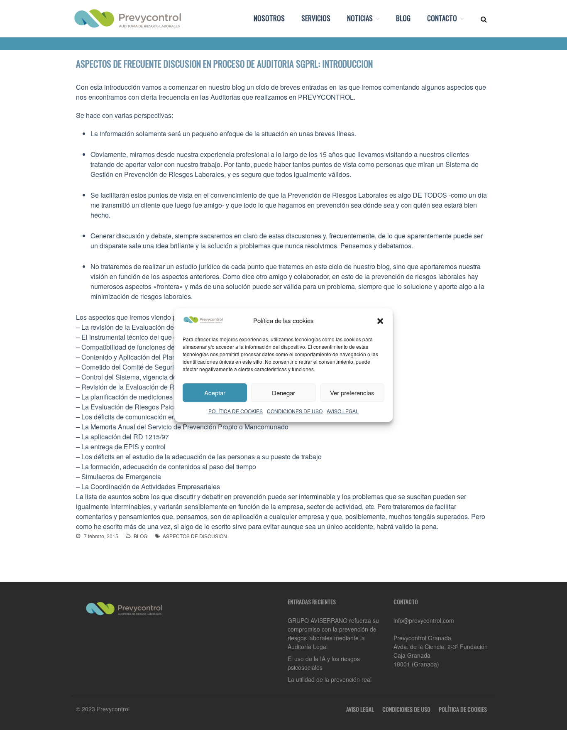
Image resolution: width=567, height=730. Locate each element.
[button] (380, 321)
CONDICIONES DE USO (295, 410)
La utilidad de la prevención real (329, 679)
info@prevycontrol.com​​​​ (423, 620)
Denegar (283, 392)
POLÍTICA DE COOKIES (235, 410)
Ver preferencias (352, 392)
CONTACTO (442, 18)
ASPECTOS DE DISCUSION (195, 535)
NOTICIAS (360, 18)
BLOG (403, 18)
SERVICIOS (315, 18)
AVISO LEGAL (343, 410)
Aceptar (214, 392)
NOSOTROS (269, 18)
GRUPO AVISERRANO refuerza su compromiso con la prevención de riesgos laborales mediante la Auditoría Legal (333, 633)
